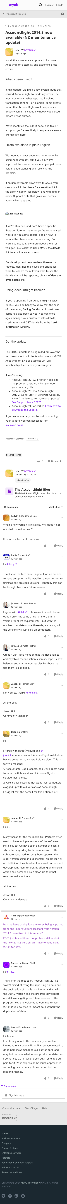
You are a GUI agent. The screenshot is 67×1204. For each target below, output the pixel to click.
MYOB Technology (30, 1182)
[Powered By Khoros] (33, 1117)
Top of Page (31, 1108)
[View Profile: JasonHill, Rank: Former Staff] (6, 685)
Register (49, 5)
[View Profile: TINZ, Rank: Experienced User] (6, 917)
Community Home (11, 1108)
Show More (10, 1086)
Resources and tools (12, 1172)
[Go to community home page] (13, 5)
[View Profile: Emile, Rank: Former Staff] (6, 557)
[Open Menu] (62, 14)
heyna (14, 1027)
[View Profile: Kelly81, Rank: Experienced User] (6, 518)
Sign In (59, 5)
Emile (14, 555)
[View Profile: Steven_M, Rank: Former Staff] (6, 965)
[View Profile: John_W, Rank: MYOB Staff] (9, 52)
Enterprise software (11, 1153)
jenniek (15, 603)
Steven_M (16, 963)
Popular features (10, 1148)
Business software (11, 1138)
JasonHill (16, 683)
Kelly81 (15, 516)
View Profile (23, 480)
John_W (19, 50)
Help (44, 1108)
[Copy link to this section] (27, 213)
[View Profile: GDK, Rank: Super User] (6, 734)
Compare (6, 1143)
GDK (13, 732)
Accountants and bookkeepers (17, 1162)
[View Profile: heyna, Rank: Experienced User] (6, 1029)
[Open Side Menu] (4, 5)
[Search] (41, 5)
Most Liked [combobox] (56, 507)
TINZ (13, 915)
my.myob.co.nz (14, 425)
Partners (6, 1157)
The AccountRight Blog (16, 14)
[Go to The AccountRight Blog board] (9, 491)
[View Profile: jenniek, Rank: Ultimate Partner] (6, 605)
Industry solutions (10, 1167)
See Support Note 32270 (26, 402)
